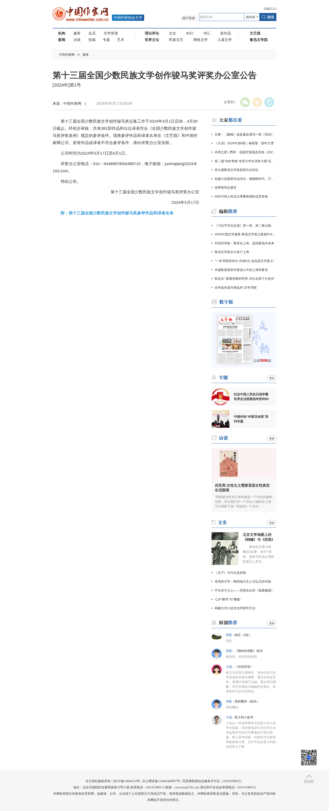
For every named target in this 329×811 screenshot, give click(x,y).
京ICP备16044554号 (126, 781)
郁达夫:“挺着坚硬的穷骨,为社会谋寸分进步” (245, 278)
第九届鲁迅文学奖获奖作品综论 (236, 170)
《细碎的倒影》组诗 (249, 651)
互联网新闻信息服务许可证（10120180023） (213, 781)
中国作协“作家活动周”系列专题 (251, 419)
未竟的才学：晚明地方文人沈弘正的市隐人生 (245, 581)
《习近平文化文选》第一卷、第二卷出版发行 (245, 225)
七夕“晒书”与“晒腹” (228, 599)
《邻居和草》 (244, 666)
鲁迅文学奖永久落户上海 (232, 252)
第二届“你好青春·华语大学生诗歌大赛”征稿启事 (245, 161)
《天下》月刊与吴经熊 (230, 573)
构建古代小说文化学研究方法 (235, 608)
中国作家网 (67, 54)
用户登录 (188, 18)
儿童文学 (225, 40)
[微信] (245, 102)
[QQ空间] (257, 102)
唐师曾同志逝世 (226, 187)
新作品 (225, 33)
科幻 (189, 33)
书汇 (206, 33)
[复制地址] (269, 102)
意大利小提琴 (244, 717)
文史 (172, 33)
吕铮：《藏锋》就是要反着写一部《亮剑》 (244, 134)
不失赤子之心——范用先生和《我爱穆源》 (244, 590)
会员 (92, 33)
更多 (272, 378)
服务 (77, 33)
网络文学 (200, 40)
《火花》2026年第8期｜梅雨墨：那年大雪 (244, 143)
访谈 (77, 40)
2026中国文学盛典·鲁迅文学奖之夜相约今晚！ (245, 234)
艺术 (120, 40)
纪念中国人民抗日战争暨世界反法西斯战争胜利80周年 (251, 396)
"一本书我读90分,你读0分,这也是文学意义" (244, 261)
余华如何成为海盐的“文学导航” (236, 287)
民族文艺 (176, 40)
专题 (106, 40)
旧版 (270, 8)
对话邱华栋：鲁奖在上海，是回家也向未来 (244, 243)
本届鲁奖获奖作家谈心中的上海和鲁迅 (241, 270)
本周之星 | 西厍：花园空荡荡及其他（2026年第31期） (245, 152)
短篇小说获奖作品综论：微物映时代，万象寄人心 (245, 179)
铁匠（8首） (243, 635)
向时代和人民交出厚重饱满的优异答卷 (241, 196)
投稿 (92, 40)
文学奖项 (111, 33)
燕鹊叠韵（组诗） (247, 701)
